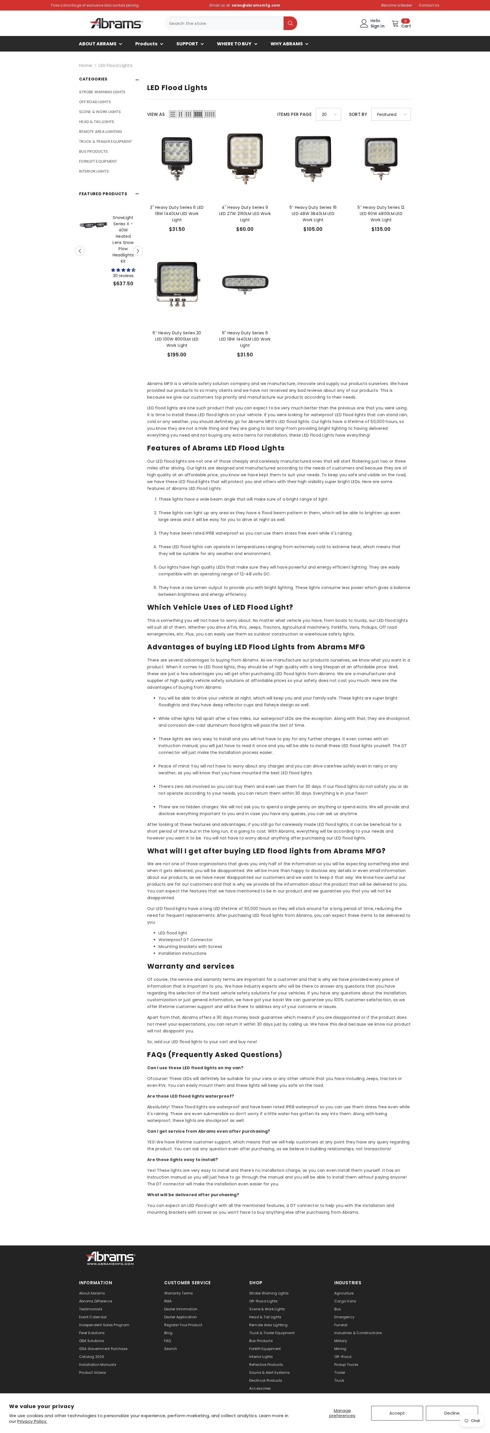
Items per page (294, 114)
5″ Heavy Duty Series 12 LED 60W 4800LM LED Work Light (381, 214)
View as (156, 114)
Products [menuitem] (146, 44)
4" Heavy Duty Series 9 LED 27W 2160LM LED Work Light (245, 214)
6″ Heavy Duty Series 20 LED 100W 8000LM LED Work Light (177, 339)
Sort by (358, 114)
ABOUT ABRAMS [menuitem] (98, 44)
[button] (138, 246)
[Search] (230, 23)
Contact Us (429, 5)
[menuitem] (109, 92)
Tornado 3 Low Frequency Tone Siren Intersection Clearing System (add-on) (123, 239)
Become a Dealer (396, 5)
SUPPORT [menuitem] (187, 44)
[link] (111, 1257)
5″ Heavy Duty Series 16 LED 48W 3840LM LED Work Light (313, 214)
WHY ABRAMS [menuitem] (287, 44)
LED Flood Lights (115, 65)
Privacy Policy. (32, 1421)
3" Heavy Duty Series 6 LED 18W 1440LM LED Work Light (177, 214)
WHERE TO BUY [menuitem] (234, 44)
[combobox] (224, 23)
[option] (109, 245)
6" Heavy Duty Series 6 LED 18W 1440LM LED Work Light (245, 339)
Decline (452, 1413)
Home (85, 65)
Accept (397, 1413)
